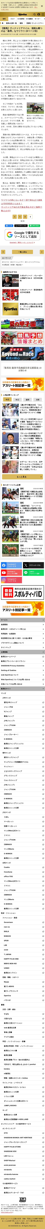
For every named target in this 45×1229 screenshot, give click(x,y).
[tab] (12, 19)
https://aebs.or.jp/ (7, 1212)
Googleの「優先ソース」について (21, 242)
